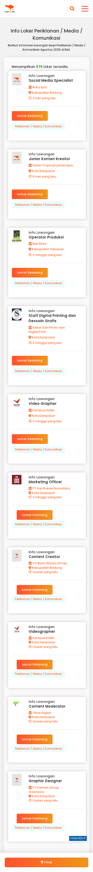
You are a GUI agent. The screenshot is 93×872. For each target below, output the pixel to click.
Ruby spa (39, 87)
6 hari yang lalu (44, 176)
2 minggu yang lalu (47, 255)
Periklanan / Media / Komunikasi (38, 126)
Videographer (42, 631)
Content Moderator (47, 706)
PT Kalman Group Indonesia (44, 789)
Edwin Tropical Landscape (52, 165)
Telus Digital (41, 712)
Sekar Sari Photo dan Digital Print (47, 329)
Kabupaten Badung (46, 92)
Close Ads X (78, 838)
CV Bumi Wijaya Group (49, 563)
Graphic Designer (45, 780)
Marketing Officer (45, 481)
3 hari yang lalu (44, 98)
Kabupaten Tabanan (47, 249)
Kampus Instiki (43, 410)
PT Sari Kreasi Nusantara (51, 488)
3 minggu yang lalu (47, 497)
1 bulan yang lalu (45, 572)
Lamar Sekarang (29, 116)
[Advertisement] (46, 847)
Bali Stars (39, 243)
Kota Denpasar (43, 171)
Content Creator (44, 556)
